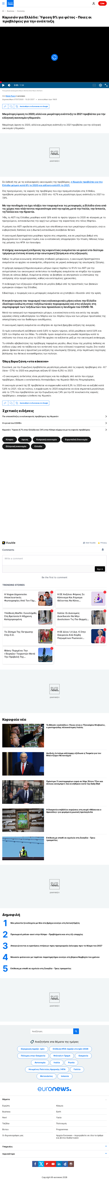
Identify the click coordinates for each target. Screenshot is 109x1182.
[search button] (76, 1031)
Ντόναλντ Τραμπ (62, 1055)
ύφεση (25, 439)
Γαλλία (77, 1069)
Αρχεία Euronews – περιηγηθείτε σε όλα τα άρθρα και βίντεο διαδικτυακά (79, 1136)
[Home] (3, 11)
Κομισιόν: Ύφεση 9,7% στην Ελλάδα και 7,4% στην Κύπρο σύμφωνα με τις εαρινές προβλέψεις (46, 429)
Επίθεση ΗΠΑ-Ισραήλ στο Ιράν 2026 (70, 1049)
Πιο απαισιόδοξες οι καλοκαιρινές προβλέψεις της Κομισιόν (30, 416)
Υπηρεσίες (7, 1146)
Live (102, 3)
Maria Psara (10, 96)
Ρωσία (71, 1062)
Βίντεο (5, 1129)
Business (10, 11)
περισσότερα (8, 1154)
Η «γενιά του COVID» (12, 423)
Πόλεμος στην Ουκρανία (33, 1055)
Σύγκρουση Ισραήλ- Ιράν (33, 1049)
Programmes (62, 1129)
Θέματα (6, 1099)
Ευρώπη (6, 1105)
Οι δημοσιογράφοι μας (12, 1135)
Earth (58, 1111)
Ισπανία (65, 1076)
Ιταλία (57, 1062)
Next (4, 1117)
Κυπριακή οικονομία (46, 439)
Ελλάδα (38, 446)
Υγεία (58, 1117)
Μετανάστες (46, 1076)
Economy (21, 11)
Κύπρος (9, 439)
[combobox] (54, 1031)
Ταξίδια (5, 1123)
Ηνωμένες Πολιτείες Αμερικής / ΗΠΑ (47, 1069)
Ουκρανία (83, 1055)
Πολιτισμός (61, 1123)
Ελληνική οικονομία (16, 446)
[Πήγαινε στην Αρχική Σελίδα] (10, 3)
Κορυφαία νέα (14, 719)
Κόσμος (59, 1105)
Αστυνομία (40, 1062)
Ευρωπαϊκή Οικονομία (76, 439)
